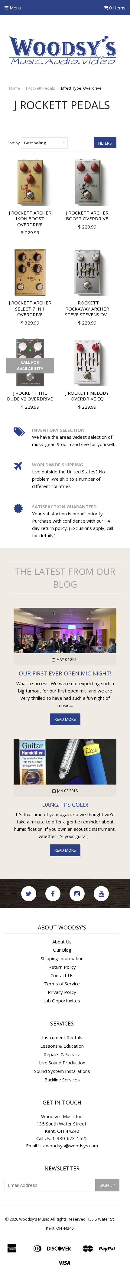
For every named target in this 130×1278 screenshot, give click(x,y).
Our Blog (62, 950)
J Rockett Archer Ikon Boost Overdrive (30, 219)
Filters (105, 143)
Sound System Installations (62, 1071)
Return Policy (62, 967)
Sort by (14, 143)
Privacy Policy (62, 992)
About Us (62, 942)
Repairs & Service (62, 1054)
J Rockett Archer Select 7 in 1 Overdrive (30, 309)
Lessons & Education (62, 1046)
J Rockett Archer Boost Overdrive (87, 216)
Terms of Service (62, 984)
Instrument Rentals (62, 1037)
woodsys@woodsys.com (72, 1145)
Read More (65, 719)
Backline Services (62, 1080)
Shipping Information (62, 958)
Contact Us (61, 975)
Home (14, 88)
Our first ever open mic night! (65, 673)
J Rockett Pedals (40, 88)
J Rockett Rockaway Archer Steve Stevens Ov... (87, 309)
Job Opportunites (62, 1001)
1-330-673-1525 (70, 1138)
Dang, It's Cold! (65, 804)
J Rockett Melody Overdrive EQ (87, 396)
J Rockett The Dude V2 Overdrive (30, 396)
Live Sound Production (62, 1063)
